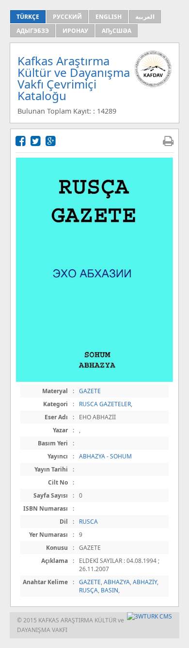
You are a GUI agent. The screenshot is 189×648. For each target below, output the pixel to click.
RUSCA (88, 521)
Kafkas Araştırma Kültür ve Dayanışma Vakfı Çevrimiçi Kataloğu (73, 78)
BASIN (109, 590)
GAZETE (90, 391)
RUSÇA (88, 590)
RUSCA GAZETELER (105, 404)
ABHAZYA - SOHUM (105, 456)
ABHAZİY (145, 582)
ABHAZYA (117, 582)
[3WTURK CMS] (149, 616)
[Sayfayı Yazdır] (168, 140)
